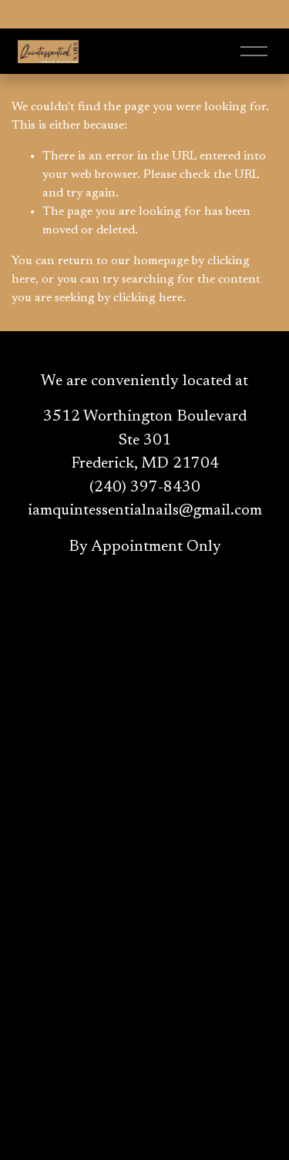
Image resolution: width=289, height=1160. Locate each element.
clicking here (148, 298)
